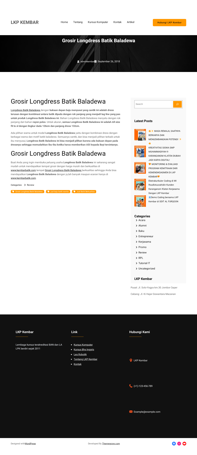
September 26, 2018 (109, 61)
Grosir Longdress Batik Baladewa (63, 170)
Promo (143, 247)
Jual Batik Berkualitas (86, 191)
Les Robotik (80, 354)
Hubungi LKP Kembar (169, 22)
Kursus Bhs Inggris (84, 349)
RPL (141, 258)
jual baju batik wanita (60, 191)
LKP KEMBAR (25, 22)
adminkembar (87, 61)
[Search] (177, 104)
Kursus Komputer (83, 345)
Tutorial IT (144, 263)
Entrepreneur (146, 236)
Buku (141, 231)
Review (30, 185)
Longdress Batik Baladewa (26, 110)
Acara (142, 220)
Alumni (143, 226)
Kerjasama (145, 242)
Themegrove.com (111, 443)
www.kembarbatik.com (23, 170)
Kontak (77, 364)
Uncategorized (147, 269)
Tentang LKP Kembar (85, 359)
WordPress (30, 443)
